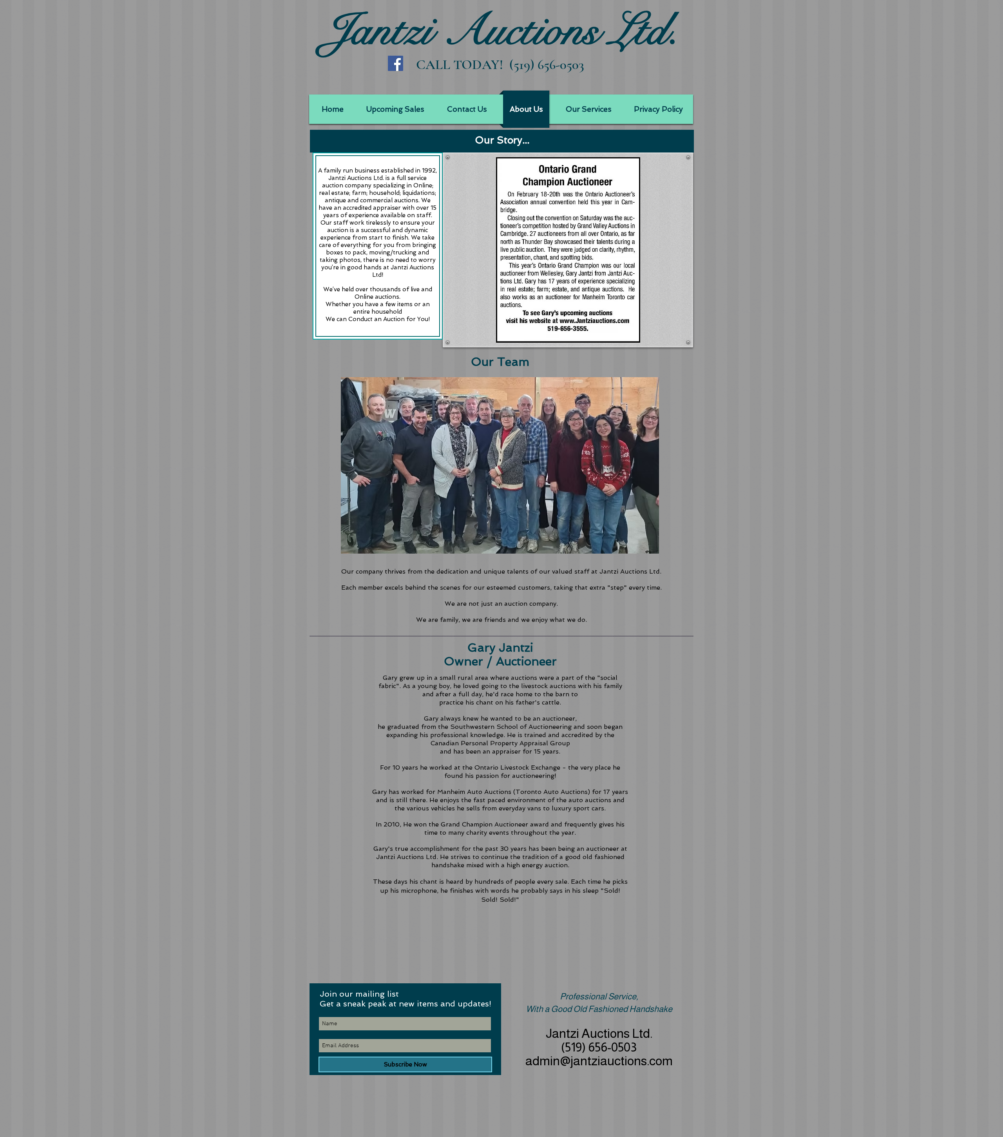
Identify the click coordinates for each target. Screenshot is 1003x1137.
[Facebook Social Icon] (395, 63)
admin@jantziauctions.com (599, 1060)
